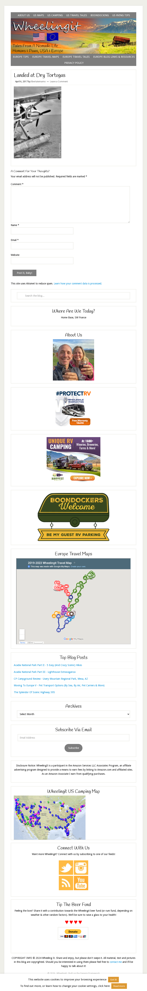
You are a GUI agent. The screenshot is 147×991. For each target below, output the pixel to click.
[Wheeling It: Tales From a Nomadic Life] (73, 23)
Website (15, 254)
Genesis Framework (90, 973)
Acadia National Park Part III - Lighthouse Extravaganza (44, 671)
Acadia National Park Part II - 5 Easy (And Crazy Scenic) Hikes (48, 665)
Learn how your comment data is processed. (78, 283)
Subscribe (73, 747)
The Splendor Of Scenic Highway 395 (34, 692)
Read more (119, 986)
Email (15, 240)
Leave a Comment (59, 81)
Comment (17, 184)
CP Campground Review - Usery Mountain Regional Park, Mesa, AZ (51, 678)
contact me (116, 961)
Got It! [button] (113, 979)
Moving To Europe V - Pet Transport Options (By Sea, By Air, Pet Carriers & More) (59, 685)
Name (15, 225)
